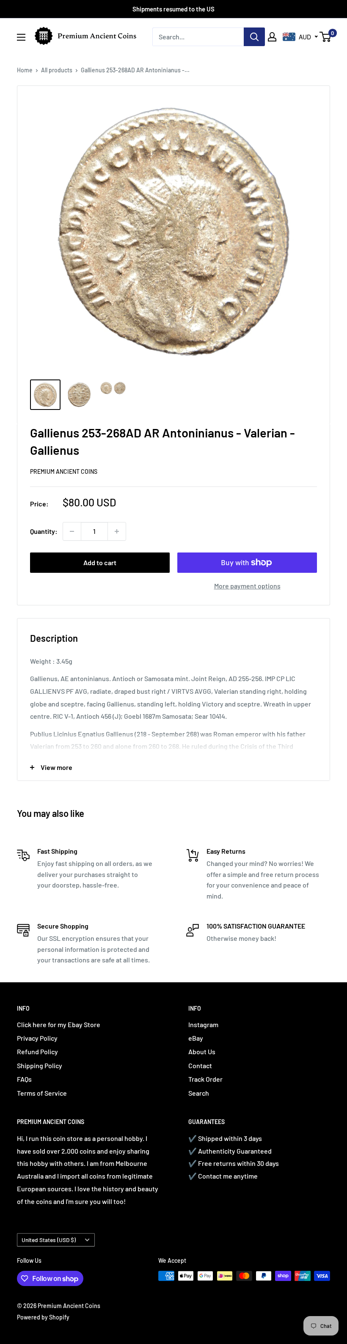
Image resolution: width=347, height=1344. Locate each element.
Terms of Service (42, 1093)
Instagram (203, 1024)
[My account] (272, 36)
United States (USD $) (49, 1239)
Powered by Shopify (43, 1317)
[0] (325, 37)
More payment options (247, 586)
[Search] (254, 36)
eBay (195, 1038)
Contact (200, 1065)
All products (56, 70)
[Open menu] (21, 37)
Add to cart (99, 562)
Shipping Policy (39, 1065)
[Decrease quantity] (72, 531)
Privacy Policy (37, 1038)
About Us (201, 1051)
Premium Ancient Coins (63, 471)
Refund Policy (37, 1051)
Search (198, 1093)
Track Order (205, 1079)
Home (25, 70)
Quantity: (44, 531)
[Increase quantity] (117, 531)
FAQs (24, 1079)
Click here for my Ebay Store (58, 1024)
